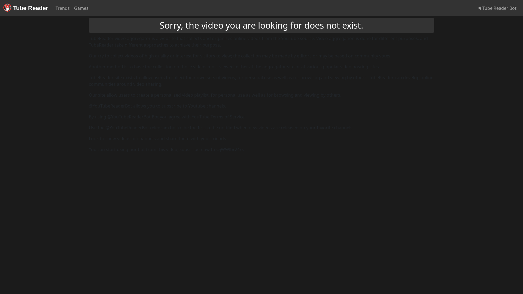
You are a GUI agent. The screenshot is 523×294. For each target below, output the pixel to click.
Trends (63, 8)
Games (81, 8)
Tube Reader (29, 8)
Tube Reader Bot (498, 8)
